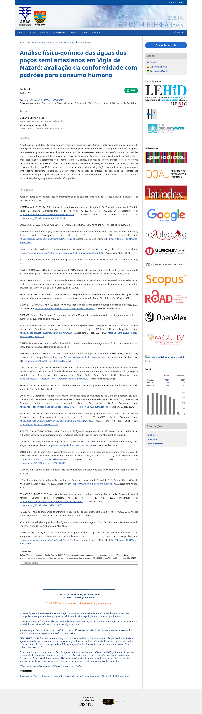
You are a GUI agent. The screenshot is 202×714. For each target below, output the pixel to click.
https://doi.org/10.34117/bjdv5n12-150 (39, 424)
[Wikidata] (166, 361)
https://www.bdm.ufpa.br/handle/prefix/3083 (94, 483)
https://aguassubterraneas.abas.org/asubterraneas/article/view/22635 (55, 378)
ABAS (84, 32)
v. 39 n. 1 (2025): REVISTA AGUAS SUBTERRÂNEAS (60, 42)
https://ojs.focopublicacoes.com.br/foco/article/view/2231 (81, 357)
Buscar (180, 32)
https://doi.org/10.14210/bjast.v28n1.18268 (41, 505)
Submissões (59, 32)
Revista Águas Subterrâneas (34, 676)
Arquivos (43, 32)
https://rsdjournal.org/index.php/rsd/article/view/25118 (47, 540)
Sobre (20, 32)
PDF (132, 90)
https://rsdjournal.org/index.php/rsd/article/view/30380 (47, 238)
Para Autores (152, 439)
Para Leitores (152, 434)
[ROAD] (166, 301)
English (153, 62)
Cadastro (172, 2)
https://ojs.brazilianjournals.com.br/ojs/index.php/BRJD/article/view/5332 (56, 420)
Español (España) (158, 66)
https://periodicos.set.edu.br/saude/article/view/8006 (46, 332)
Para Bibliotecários (155, 443)
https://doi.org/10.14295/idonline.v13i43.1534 (42, 218)
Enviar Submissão (166, 45)
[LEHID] (166, 106)
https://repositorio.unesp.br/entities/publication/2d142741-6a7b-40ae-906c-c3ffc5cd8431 (64, 406)
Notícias (73, 32)
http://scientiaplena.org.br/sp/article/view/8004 (43, 459)
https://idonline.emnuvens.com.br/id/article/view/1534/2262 (64, 308)
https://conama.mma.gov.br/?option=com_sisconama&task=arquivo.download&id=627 (62, 253)
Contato (96, 32)
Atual (32, 32)
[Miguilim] (166, 345)
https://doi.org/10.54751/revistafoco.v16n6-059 (48, 361)
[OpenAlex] (166, 321)
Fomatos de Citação (30, 563)
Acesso (182, 2)
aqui (29, 666)
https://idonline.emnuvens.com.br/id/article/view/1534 (47, 214)
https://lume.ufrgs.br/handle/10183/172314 (70, 445)
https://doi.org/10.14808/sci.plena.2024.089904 (43, 463)
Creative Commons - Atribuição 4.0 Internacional (105, 676)
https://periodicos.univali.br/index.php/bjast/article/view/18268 (51, 501)
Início (22, 42)
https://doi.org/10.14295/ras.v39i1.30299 (44, 100)
